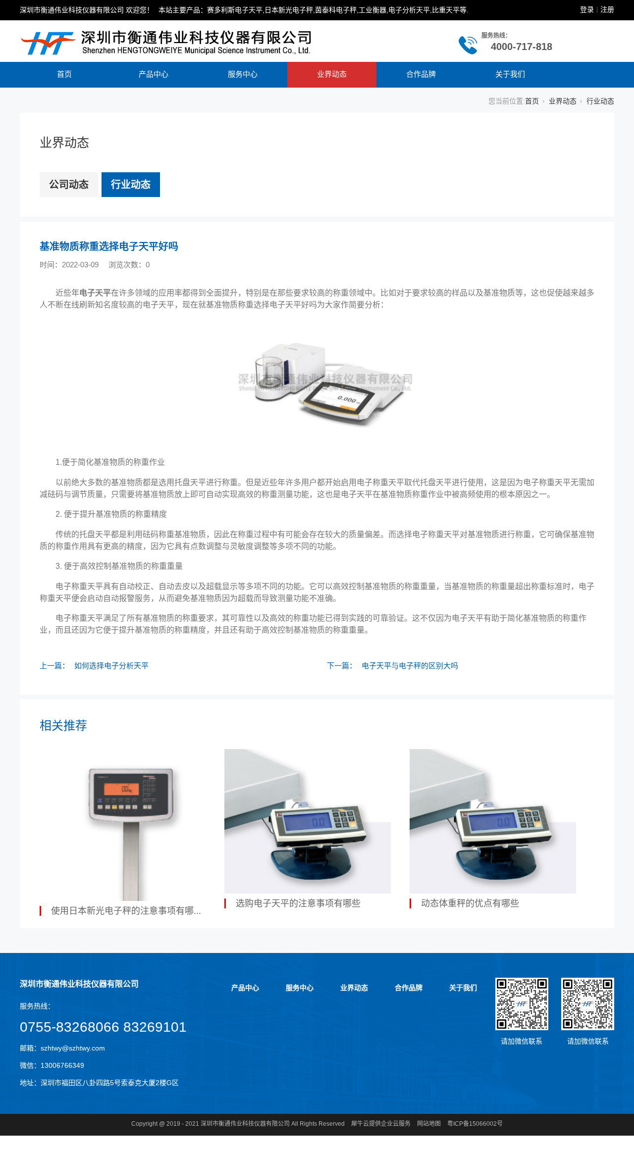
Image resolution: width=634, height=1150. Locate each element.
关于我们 (510, 74)
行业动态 (600, 101)
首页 (64, 74)
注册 (607, 9)
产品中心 (153, 74)
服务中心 (243, 74)
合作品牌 (421, 74)
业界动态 (332, 74)
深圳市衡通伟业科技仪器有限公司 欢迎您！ (87, 10)
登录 (587, 9)
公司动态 (69, 184)
